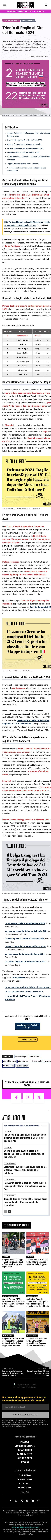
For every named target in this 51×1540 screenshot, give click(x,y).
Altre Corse (10, 115)
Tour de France (18, 977)
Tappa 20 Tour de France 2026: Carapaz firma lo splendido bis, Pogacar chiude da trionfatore (25, 1202)
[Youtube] (27, 1501)
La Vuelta (8, 1131)
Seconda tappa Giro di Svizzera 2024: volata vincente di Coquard (38, 1373)
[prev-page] (5, 1211)
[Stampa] (45, 1045)
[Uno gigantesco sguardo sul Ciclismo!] (25, 5)
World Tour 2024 (22, 1066)
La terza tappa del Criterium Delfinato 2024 (24, 938)
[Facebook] (12, 1045)
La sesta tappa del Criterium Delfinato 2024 (25, 954)
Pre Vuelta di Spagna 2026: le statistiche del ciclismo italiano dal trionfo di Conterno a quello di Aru (25, 1137)
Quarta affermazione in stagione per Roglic (24, 144)
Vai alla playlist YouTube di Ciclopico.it (28, 1026)
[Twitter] (22, 1501)
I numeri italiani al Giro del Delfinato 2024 (23, 152)
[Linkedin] (34, 1045)
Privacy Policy (11, 1422)
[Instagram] (28, 1098)
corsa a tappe (34, 1057)
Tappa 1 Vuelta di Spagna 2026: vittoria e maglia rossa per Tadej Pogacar (37, 1262)
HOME (4, 115)
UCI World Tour (8, 1066)
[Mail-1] (38, 1501)
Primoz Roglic (37, 1061)
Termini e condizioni (25, 1515)
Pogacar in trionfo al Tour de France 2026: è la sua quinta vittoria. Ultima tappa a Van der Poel (25, 1186)
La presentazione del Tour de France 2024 (24, 992)
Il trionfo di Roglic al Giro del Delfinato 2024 (24, 140)
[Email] (39, 1045)
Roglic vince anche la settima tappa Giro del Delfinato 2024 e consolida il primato (12, 1373)
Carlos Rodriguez (21, 1057)
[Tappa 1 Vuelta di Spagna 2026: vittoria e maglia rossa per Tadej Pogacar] (37, 1243)
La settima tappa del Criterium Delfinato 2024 (26, 961)
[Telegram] (28, 1045)
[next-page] (9, 1211)
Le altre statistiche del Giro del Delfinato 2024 (25, 148)
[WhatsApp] (23, 1045)
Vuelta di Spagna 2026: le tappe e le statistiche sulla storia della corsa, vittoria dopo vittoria (24, 1153)
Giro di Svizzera (23, 1061)
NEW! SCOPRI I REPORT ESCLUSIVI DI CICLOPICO (25, 11)
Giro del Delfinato (9, 1061)
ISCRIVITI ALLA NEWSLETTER (25, 1415)
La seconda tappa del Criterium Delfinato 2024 (26, 931)
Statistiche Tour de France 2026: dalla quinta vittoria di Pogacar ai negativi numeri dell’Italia (25, 1169)
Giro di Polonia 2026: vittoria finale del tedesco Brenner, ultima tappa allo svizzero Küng (13, 1302)
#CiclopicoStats (28, 21)
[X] (17, 1045)
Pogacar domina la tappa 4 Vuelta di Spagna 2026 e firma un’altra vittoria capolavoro (12, 1263)
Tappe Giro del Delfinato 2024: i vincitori (23, 164)
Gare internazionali (11, 21)
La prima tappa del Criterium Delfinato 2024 (25, 923)
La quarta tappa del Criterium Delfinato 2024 (25, 946)
